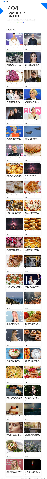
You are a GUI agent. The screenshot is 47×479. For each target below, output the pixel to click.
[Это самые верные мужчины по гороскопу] (32, 78)
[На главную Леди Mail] (6, 1)
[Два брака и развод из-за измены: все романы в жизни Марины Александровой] (14, 97)
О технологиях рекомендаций (26, 478)
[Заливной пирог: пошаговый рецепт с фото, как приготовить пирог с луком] (32, 152)
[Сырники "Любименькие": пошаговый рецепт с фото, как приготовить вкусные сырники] (32, 189)
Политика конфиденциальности (37, 478)
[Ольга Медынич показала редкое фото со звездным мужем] (14, 467)
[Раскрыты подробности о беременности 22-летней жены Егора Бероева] (14, 115)
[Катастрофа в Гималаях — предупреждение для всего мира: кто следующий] (14, 60)
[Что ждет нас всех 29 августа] (32, 171)
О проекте (18, 478)
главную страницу (20, 22)
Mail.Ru (2, 478)
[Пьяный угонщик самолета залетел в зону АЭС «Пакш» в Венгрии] (32, 134)
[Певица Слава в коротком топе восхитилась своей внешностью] (32, 282)
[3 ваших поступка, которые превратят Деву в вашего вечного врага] (14, 430)
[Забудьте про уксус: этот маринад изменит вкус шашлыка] (32, 300)
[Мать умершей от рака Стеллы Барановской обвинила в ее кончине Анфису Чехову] (32, 60)
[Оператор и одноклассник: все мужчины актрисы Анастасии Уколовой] (14, 319)
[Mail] (4, 1)
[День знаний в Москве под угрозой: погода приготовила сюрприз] (32, 393)
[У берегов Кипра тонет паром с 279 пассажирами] (14, 300)
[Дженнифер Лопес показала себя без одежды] (14, 337)
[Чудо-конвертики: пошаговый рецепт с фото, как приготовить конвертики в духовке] (32, 226)
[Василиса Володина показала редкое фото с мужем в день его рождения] (14, 134)
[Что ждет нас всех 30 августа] (14, 226)
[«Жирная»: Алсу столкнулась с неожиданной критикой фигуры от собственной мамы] (14, 41)
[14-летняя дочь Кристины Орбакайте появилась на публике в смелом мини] (14, 152)
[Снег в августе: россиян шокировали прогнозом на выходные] (32, 448)
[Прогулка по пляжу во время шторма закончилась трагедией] (32, 411)
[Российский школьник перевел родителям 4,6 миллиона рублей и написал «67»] (32, 430)
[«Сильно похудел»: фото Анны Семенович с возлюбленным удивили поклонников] (32, 115)
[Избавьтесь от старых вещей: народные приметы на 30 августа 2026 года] (32, 263)
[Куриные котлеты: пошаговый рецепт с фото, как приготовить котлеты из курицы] (32, 319)
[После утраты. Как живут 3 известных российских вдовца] (32, 41)
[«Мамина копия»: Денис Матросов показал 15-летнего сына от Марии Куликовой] (32, 97)
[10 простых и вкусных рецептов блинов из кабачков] (14, 448)
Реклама (10, 478)
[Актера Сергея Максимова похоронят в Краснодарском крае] (32, 467)
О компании (6, 478)
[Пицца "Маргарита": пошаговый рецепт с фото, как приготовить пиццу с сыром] (14, 171)
